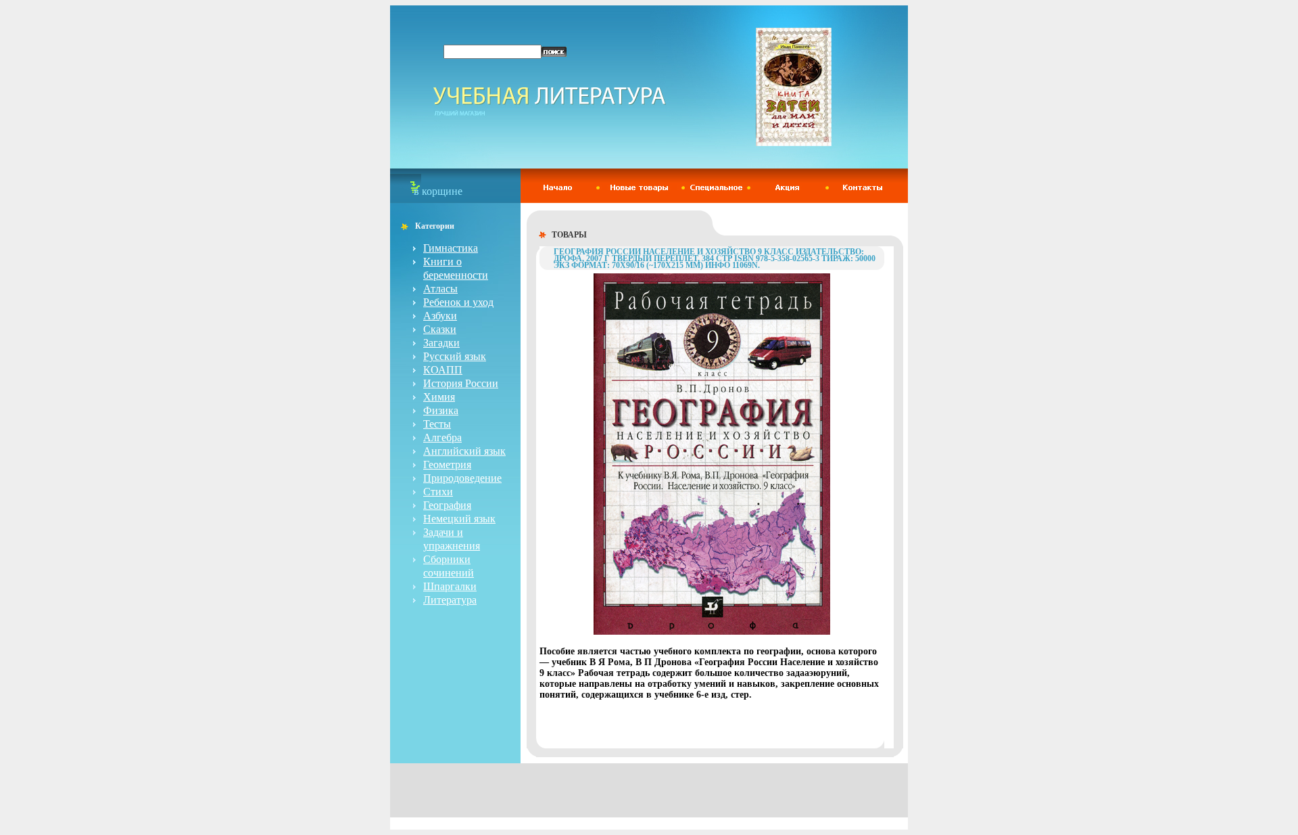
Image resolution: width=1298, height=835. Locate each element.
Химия (439, 397)
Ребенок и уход (458, 302)
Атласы (440, 288)
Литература (450, 600)
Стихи (438, 491)
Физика (440, 410)
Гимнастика (450, 248)
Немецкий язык (459, 518)
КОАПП (442, 370)
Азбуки (440, 315)
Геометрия (447, 464)
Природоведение (462, 478)
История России (460, 383)
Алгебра (442, 437)
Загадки (441, 342)
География (447, 505)
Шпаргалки (450, 586)
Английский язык (464, 451)
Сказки (439, 329)
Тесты (437, 424)
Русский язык (454, 356)
